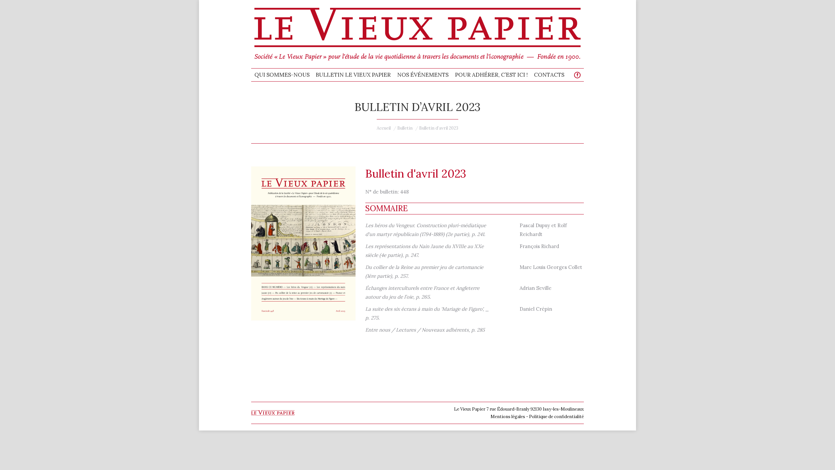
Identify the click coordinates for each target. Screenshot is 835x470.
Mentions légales (508, 416)
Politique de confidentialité (556, 416)
